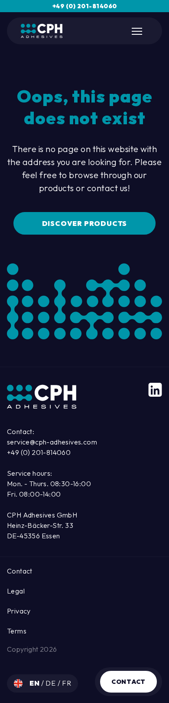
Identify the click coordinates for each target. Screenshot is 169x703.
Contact (128, 682)
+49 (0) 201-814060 (84, 6)
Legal (16, 591)
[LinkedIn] (155, 390)
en (35, 683)
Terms (16, 631)
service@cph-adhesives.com (52, 442)
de (51, 683)
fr (67, 683)
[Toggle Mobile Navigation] (137, 31)
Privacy (19, 611)
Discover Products (84, 223)
